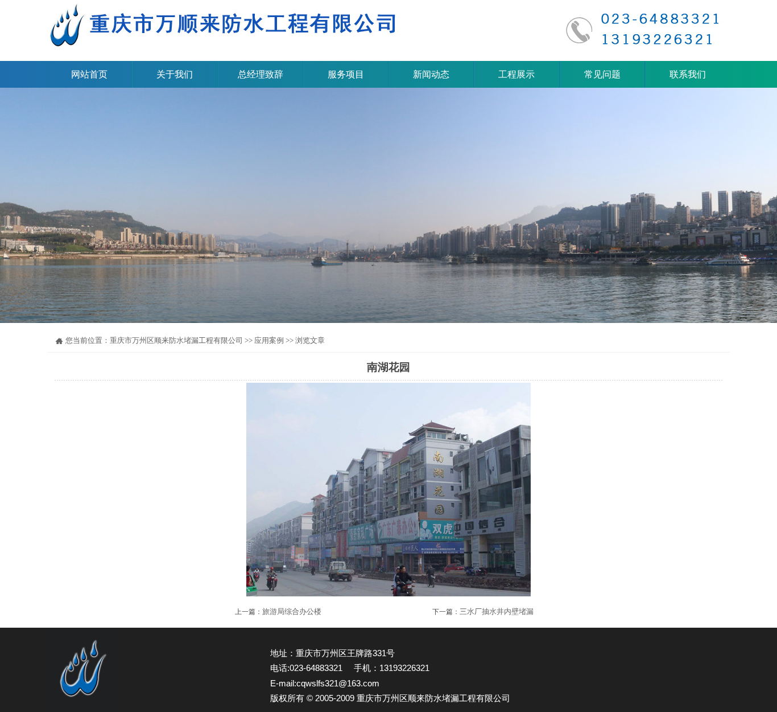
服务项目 (346, 74)
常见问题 (602, 74)
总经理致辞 (260, 74)
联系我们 (687, 74)
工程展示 (516, 74)
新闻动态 (431, 74)
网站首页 (89, 74)
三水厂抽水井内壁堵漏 (497, 611)
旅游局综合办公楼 (291, 611)
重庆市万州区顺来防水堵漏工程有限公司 (176, 340)
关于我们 (174, 74)
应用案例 (269, 340)
